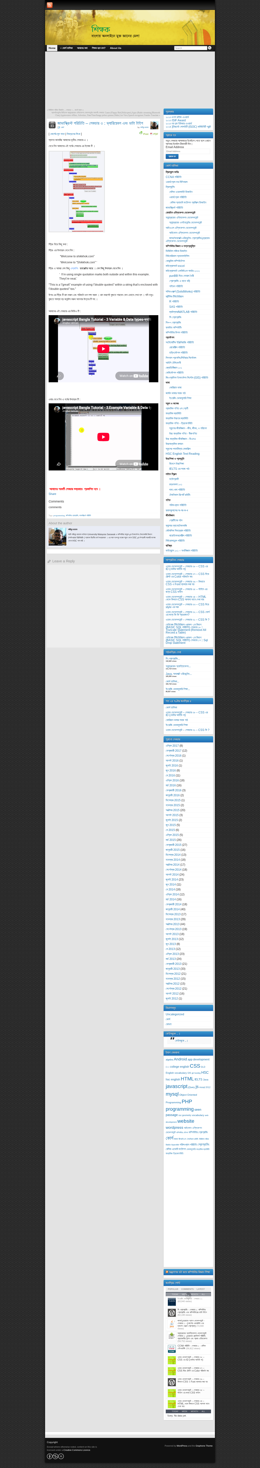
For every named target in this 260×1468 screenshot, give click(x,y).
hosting (197, 1073)
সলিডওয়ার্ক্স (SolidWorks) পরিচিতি (183, 291)
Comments (187, 1289)
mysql (172, 1094)
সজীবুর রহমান (144, 127)
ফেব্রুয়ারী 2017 (173, 750)
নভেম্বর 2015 (173, 805)
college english (179, 1066)
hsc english (173, 1079)
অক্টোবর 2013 (173, 924)
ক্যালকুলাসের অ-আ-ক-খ (177, 510)
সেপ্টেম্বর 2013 (173, 929)
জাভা (176, 1139)
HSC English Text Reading (183, 453)
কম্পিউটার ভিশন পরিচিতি (177, 332)
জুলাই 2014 (172, 879)
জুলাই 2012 (172, 998)
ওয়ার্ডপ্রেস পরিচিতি (178, 197)
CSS (195, 1066)
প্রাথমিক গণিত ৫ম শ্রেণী (177, 408)
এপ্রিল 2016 (172, 780)
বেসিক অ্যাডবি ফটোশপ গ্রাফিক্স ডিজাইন (187, 202)
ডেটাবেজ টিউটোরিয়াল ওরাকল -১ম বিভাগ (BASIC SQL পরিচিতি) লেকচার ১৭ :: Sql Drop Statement (187, 640)
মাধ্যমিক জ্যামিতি (173, 413)
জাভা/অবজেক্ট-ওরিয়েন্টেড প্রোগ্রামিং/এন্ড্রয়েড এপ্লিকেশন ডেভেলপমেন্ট (188, 240)
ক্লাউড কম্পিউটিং (174, 327)
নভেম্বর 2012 (173, 978)
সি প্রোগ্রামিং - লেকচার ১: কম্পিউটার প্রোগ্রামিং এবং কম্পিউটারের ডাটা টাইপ (192, 1311)
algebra (169, 1059)
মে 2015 (170, 829)
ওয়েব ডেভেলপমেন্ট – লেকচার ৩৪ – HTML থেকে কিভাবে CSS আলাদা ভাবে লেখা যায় (186, 598)
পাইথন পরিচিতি (176, 286)
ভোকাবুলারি (191, 1149)
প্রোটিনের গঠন (175, 520)
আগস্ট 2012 (172, 993)
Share (52, 493)
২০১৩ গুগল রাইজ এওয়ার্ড (177, 117)
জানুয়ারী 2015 (173, 849)
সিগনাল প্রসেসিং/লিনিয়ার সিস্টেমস (181, 357)
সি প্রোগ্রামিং (175, 317)
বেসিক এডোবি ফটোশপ (176, 1149)
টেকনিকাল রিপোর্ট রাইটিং (179, 494)
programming (59, 515)
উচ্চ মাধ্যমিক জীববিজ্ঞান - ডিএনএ (181, 438)
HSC (205, 1072)
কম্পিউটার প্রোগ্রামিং (72, 515)
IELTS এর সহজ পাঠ (179, 468)
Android (180, 1059)
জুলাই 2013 (172, 939)
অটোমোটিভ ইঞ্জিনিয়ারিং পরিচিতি (180, 342)
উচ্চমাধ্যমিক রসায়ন (174, 443)
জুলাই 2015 (172, 820)
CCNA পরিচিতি (173, 176)
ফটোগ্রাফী (174, 479)
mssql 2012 (204, 1087)
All (203, 1411)
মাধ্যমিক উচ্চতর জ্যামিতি (177, 418)
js (197, 1086)
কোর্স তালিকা (171, 707)
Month (194, 1411)
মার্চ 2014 (171, 899)
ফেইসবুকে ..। (173, 1033)
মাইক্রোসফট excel (175, 265)
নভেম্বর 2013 (173, 919)
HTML (187, 1078)
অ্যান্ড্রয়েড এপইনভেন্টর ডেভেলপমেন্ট (185, 222)
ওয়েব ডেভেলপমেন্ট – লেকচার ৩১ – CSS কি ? (187, 619)
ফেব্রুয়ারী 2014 (173, 904)
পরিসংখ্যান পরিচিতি (177, 505)
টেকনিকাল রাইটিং (192, 1139)
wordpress (174, 1127)
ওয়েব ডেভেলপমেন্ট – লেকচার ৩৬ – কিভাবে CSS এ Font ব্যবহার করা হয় (185, 583)
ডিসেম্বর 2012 (173, 973)
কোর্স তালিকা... (172, 681)
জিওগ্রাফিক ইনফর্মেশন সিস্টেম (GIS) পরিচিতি (187, 377)
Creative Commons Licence (76, 1450)
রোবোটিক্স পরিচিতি (177, 347)
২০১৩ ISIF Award (176, 120)
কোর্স (62, 127)
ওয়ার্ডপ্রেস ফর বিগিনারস (176, 181)
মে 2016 (170, 775)
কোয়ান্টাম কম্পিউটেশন (175, 260)
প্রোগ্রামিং (203, 1144)
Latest (201, 1289)
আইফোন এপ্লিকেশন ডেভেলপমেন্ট (184, 232)
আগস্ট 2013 (172, 934)
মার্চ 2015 (171, 839)
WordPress (182, 1446)
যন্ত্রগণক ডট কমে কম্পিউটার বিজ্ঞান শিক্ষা (189, 1272)
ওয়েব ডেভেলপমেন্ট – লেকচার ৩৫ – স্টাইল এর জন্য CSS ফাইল (186, 590)
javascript (176, 1086)
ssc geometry (184, 1115)
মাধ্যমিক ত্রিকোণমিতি (174, 1153)
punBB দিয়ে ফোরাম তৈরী (181, 275)
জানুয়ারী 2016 (173, 795)
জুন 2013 (171, 943)
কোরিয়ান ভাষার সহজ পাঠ (177, 720)
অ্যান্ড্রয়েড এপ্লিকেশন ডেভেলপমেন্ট (182, 217)
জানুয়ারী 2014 (173, 909)
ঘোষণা (168, 1024)
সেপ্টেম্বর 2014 (173, 869)
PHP (187, 1101)
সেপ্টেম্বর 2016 (173, 755)
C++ (167, 1067)
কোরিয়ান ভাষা (175, 387)
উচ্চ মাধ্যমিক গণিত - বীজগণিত (183, 433)
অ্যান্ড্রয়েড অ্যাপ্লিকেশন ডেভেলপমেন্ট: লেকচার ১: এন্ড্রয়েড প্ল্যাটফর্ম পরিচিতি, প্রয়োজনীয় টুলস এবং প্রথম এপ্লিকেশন (192, 1336)
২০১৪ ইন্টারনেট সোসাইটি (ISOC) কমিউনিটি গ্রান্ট (188, 126)
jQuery (191, 1087)
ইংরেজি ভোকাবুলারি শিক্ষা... (178, 689)
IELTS (198, 1079)
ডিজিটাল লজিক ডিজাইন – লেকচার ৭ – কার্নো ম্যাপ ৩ (65, 110)
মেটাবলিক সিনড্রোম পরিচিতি (178, 530)
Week (184, 1411)
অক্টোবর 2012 (173, 983)
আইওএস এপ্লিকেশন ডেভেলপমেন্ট (181, 227)
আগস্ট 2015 (172, 815)
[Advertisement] (130, 82)
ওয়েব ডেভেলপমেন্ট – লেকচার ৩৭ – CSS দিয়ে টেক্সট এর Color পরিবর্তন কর (187, 575)
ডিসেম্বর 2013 (173, 914)
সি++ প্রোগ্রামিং (173, 322)
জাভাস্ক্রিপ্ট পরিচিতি (85, 515)
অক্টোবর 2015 (173, 810)
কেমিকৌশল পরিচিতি (175, 372)
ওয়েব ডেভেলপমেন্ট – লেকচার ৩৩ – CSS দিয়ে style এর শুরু (187, 606)
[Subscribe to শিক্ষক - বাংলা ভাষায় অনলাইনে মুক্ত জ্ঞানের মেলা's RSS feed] (50, 5)
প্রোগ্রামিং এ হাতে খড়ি (179, 280)
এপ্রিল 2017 (172, 745)
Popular (173, 1289)
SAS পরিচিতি (176, 306)
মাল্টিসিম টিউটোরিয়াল (174, 296)
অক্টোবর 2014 (173, 864)
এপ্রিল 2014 (172, 894)
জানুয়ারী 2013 (173, 968)
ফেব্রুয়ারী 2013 (173, 963)
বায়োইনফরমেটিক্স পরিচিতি (180, 535)
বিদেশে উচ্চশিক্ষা (176, 463)
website (185, 1121)
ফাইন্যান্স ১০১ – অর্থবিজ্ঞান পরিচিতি (182, 550)
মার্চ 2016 (171, 785)
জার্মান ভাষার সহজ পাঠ (176, 393)
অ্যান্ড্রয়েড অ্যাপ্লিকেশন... (178, 666)
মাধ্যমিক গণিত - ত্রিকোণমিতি (179, 423)
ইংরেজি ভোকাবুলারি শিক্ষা (180, 398)
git (193, 1073)
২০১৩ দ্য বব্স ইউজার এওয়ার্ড (179, 123)
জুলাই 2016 (172, 765)
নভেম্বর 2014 (173, 859)
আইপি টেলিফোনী (173, 362)
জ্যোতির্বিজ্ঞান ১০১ (174, 367)
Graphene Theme (204, 1446)
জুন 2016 (171, 770)
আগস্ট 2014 (172, 874)
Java (205, 1079)
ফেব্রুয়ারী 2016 (173, 790)
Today (175, 1411)
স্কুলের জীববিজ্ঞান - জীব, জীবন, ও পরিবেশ (188, 428)
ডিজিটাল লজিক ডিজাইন (176, 250)
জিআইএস (182, 1139)
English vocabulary (176, 1073)
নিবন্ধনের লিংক (73, 133)
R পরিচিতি (174, 301)
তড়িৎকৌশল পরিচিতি (178, 352)
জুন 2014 (171, 884)
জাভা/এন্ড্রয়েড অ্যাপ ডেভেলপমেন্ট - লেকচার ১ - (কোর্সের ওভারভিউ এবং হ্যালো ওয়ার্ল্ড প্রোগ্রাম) (191, 1323)
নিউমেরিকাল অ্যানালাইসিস (177, 255)
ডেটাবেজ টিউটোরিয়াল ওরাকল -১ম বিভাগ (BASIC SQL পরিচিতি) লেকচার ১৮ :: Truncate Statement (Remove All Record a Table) (186, 628)
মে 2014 (170, 889)
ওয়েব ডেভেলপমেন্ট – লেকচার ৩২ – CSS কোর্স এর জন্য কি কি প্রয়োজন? (188, 613)
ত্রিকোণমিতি (175, 1145)
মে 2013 (170, 948)
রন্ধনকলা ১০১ (175, 484)
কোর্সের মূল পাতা (57, 133)
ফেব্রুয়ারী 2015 (173, 844)
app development (198, 1059)
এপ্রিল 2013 (172, 953)
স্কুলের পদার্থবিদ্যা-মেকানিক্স (178, 448)
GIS (189, 1073)
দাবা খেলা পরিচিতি (177, 489)
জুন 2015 (171, 825)
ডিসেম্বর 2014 (173, 854)
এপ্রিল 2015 (172, 834)
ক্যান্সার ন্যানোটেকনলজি (176, 525)
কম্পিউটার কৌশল (182, 1132)
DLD (203, 1067)
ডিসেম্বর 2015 (173, 800)
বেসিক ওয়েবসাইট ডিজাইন (180, 191)
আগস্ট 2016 (172, 760)
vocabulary (198, 1115)
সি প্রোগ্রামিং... (173, 658)
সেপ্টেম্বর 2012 (173, 988)
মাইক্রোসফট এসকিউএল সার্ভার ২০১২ (183, 270)
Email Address (175, 147)
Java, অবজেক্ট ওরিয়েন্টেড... (179, 673)
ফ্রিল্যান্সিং (170, 186)
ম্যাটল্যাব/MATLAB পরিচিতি (183, 311)
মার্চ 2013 (171, 958)
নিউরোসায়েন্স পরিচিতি (175, 540)
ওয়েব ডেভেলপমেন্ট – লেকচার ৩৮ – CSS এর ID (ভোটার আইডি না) (187, 567)
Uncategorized (175, 1014)
